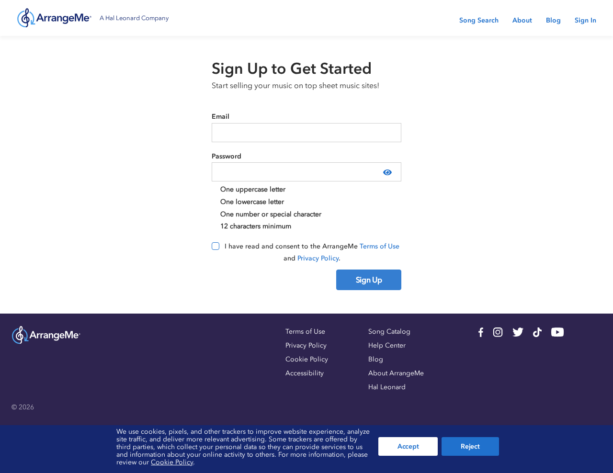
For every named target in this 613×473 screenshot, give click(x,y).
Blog (553, 20)
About (522, 20)
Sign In (585, 20)
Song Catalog (389, 331)
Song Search (479, 20)
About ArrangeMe (396, 373)
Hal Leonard (387, 387)
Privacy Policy (318, 258)
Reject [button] (470, 446)
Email (220, 117)
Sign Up (369, 279)
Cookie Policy (306, 359)
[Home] (54, 18)
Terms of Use (379, 246)
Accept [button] (408, 446)
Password (226, 156)
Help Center (387, 345)
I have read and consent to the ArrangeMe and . (312, 252)
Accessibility (304, 373)
